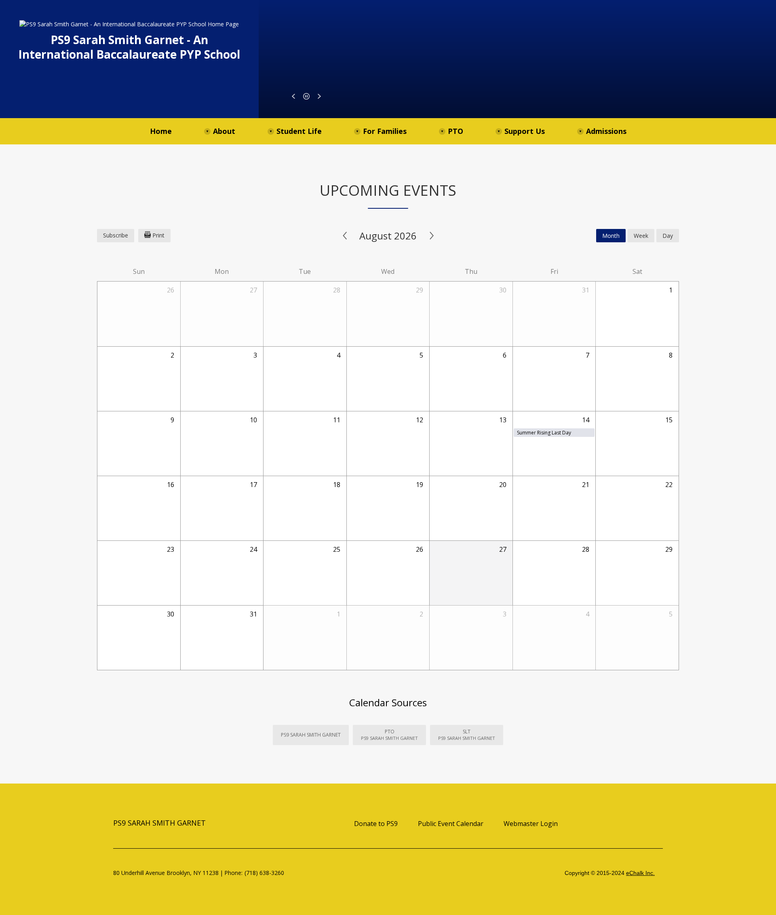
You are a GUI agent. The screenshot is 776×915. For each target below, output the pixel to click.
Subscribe (115, 235)
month (611, 235)
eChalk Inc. (640, 873)
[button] (293, 96)
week (641, 235)
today (577, 235)
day (667, 235)
